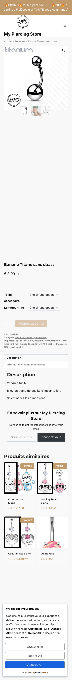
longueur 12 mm (59, 340)
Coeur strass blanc (19, 553)
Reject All (35, 656)
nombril (19, 347)
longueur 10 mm (42, 340)
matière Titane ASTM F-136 (33, 344)
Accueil (8, 41)
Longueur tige (14, 307)
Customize (35, 647)
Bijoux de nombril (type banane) (31, 337)
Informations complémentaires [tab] (26, 364)
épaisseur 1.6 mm (24, 340)
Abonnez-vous (51, 437)
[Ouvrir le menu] (65, 25)
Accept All (35, 665)
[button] (64, 50)
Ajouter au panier (31, 323)
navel (12, 347)
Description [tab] (14, 357)
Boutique (20, 41)
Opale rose (47, 553)
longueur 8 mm (11, 344)
